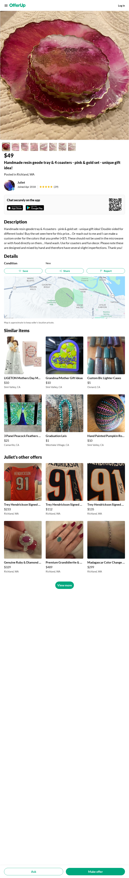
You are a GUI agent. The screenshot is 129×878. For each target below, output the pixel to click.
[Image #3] (25, 147)
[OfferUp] (17, 6)
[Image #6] (53, 147)
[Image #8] (72, 147)
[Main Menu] (6, 6)
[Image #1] (6, 147)
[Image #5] (44, 147)
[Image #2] (15, 147)
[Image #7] (62, 147)
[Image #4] (34, 147)
